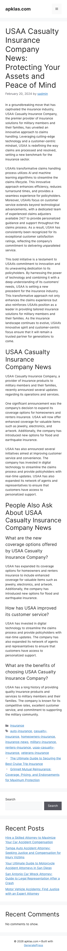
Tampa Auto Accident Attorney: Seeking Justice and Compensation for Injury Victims (33, 852)
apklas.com (18, 9)
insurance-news (16, 742)
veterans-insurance (35, 753)
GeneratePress (33, 945)
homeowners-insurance (38, 736)
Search (10, 799)
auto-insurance (21, 731)
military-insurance (43, 742)
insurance (17, 725)
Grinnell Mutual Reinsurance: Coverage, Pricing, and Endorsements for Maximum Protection (32, 774)
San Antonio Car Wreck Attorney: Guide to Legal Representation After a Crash (32, 878)
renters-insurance (18, 747)
